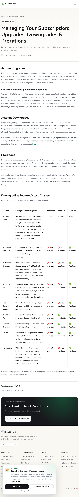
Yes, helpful (8, 390)
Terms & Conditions (7, 456)
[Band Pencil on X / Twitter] (12, 444)
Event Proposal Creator (68, 456)
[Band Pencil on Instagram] (3, 444)
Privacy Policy (5, 460)
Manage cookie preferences (29, 491)
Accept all (16, 486)
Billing (22, 16)
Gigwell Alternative (47, 456)
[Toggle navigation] (75, 4)
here (34, 144)
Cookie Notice (5, 463)
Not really (19, 390)
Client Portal (25, 463)
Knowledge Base (12, 16)
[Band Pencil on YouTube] (16, 444)
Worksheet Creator (66, 460)
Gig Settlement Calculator (69, 463)
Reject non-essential (42, 486)
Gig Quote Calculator (67, 466)
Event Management (27, 456)
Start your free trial (17, 418)
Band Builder (25, 460)
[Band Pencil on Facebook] (7, 444)
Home (3, 16)
